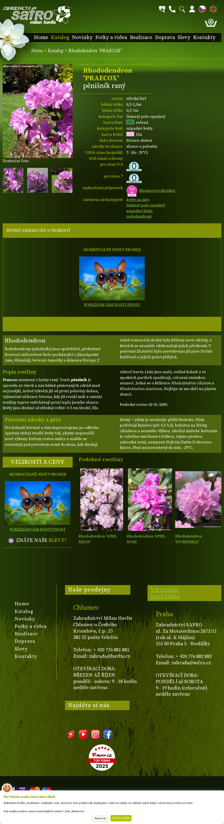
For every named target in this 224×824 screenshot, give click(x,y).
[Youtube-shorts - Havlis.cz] (71, 737)
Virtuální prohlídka (165, 593)
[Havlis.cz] (37, 15)
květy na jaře (137, 199)
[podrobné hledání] (162, 9)
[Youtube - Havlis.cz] (83, 737)
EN (212, 8)
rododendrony (139, 216)
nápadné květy (139, 210)
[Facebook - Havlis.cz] (108, 737)
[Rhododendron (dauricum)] (102, 499)
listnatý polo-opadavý (145, 205)
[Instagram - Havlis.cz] (95, 737)
